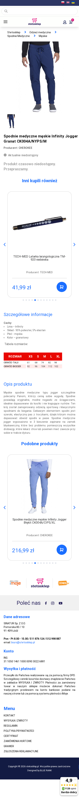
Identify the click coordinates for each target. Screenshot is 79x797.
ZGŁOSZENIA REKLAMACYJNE (21, 751)
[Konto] (65, 22)
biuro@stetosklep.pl (23, 642)
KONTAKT (9, 715)
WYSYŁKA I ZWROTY (16, 720)
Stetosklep (13, 32)
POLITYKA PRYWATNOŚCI (19, 730)
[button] (74, 244)
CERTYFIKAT (11, 735)
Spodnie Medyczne (18, 36)
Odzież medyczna (40, 32)
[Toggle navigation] (5, 21)
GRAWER (9, 746)
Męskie (43, 36)
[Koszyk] (70, 22)
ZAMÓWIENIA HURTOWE (18, 741)
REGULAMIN (10, 725)
